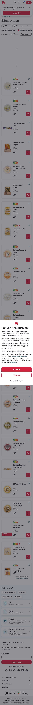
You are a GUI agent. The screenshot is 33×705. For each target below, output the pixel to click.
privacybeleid (15, 356)
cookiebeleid (24, 356)
